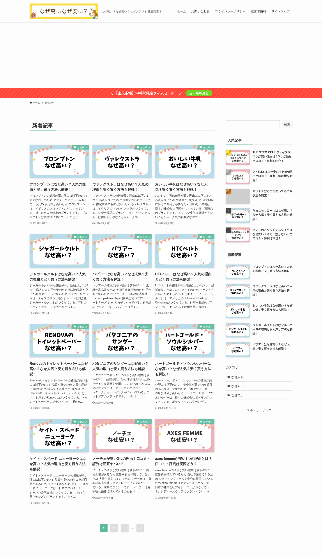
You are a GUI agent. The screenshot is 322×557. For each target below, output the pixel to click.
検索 (287, 124)
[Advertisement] (161, 55)
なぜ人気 (237, 377)
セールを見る (199, 93)
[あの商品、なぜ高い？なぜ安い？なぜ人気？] (64, 11)
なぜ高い (237, 395)
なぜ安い (237, 386)
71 (140, 528)
